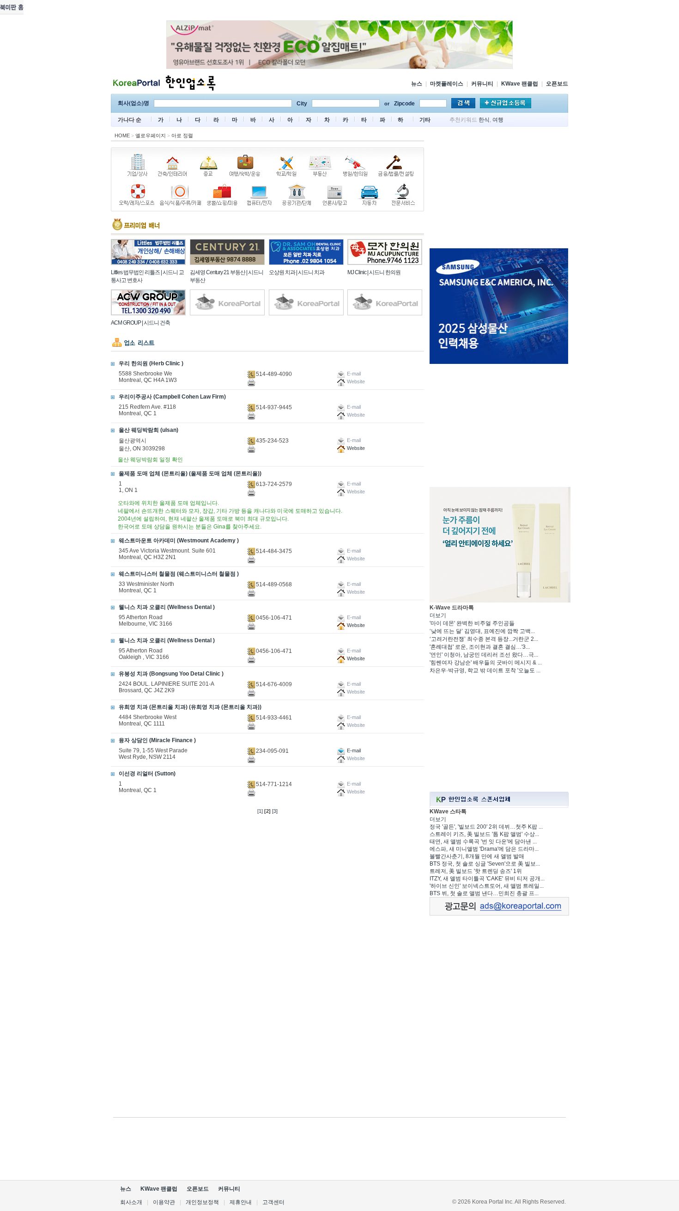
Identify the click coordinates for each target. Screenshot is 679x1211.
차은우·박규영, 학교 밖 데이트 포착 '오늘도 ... (485, 670)
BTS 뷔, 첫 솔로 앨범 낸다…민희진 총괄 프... (484, 893)
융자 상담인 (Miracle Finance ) (157, 740)
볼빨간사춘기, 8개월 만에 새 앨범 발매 (477, 856)
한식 (484, 120)
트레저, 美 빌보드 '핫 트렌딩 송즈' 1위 (476, 871)
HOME (122, 135)
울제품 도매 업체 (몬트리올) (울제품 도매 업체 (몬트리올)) (190, 473)
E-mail (353, 750)
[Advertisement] (499, 189)
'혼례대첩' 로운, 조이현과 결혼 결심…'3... (480, 647)
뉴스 (416, 83)
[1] (260, 811)
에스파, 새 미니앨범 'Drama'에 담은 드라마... (484, 849)
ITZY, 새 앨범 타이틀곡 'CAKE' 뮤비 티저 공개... (487, 878)
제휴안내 (241, 1202)
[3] (275, 811)
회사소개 (131, 1202)
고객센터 (273, 1202)
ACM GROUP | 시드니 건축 (140, 323)
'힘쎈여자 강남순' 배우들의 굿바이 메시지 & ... (486, 662)
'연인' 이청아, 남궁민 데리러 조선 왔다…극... (484, 655)
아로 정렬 (182, 135)
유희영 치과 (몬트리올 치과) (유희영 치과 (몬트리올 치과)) (190, 707)
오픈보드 (557, 83)
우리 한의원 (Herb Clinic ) (151, 363)
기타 (424, 120)
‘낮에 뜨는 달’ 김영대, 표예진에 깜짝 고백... (482, 631)
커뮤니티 (482, 83)
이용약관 (164, 1202)
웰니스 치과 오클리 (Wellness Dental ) (167, 607)
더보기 (438, 615)
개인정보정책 (202, 1202)
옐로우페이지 (150, 135)
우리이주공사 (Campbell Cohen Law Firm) (172, 396)
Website (355, 448)
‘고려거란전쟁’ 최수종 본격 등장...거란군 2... (484, 639)
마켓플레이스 (446, 83)
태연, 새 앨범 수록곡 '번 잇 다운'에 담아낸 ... (483, 841)
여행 (497, 120)
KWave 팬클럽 (519, 83)
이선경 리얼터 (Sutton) (147, 773)
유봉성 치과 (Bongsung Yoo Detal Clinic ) (171, 673)
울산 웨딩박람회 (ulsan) (148, 430)
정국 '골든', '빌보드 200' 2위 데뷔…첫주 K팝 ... (486, 827)
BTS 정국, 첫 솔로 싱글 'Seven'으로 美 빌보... (485, 864)
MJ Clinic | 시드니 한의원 (373, 272)
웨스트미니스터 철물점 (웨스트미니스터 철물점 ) (179, 574)
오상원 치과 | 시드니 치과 (296, 272)
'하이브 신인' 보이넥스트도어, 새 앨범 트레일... (487, 886)
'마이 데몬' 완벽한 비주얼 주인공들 (472, 623)
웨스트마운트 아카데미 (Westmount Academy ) (179, 540)
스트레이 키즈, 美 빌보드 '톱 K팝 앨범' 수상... (484, 834)
